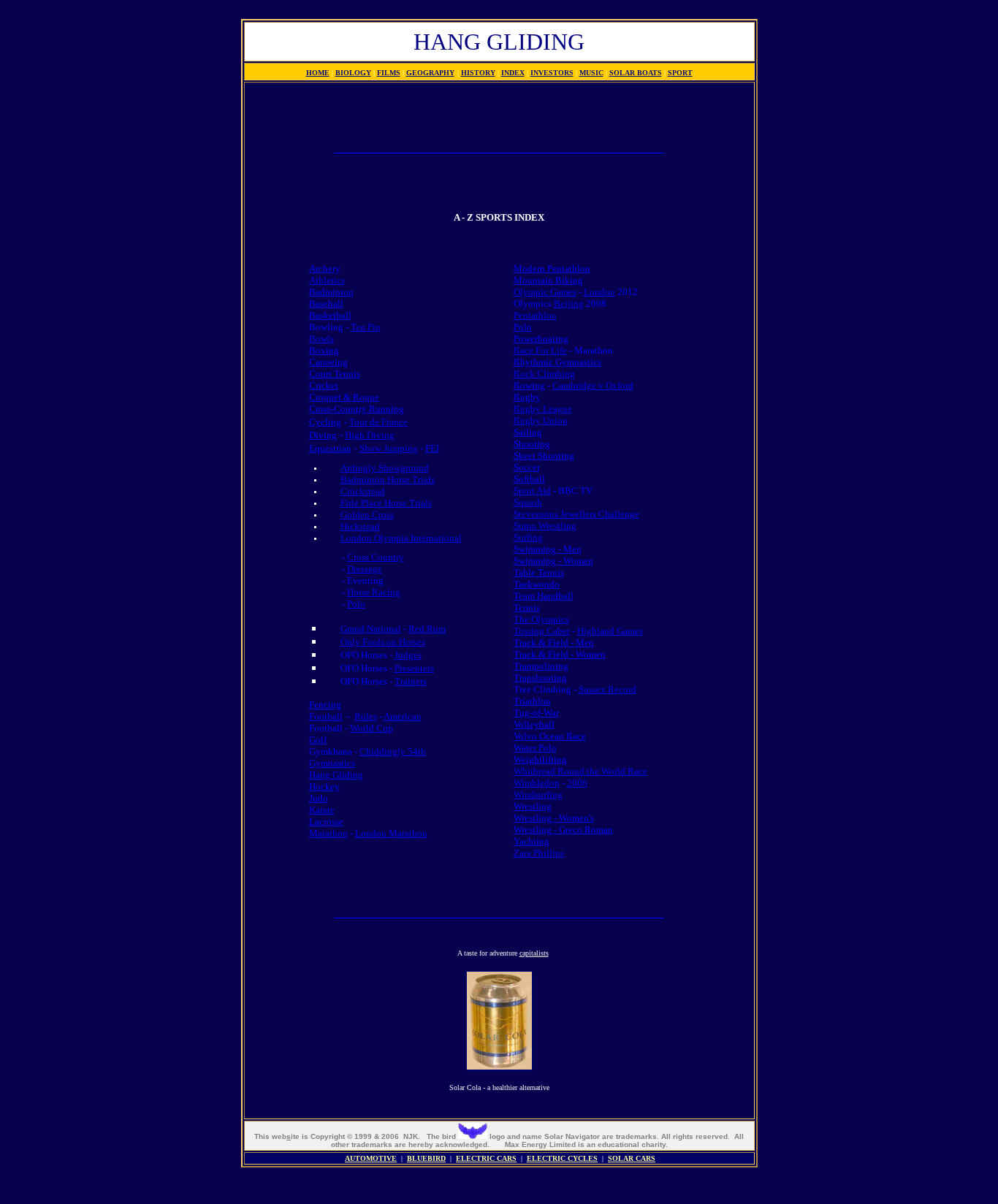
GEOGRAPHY (430, 73)
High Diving (370, 435)
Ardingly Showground (384, 467)
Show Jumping (388, 448)
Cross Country (375, 557)
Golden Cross (367, 514)
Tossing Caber (542, 630)
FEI (432, 448)
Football (326, 716)
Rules (365, 716)
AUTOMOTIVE (371, 1158)
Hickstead (360, 526)
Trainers (411, 681)
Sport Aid (532, 490)
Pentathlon (535, 315)
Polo (356, 603)
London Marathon (391, 833)
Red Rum (427, 628)
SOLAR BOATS (635, 73)
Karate (322, 809)
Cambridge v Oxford (592, 385)
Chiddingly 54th (392, 751)
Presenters (414, 668)
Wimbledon (537, 782)
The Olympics (541, 619)
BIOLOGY (353, 73)
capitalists (534, 953)
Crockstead (362, 491)
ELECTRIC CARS (486, 1158)
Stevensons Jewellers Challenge (576, 513)
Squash (528, 502)
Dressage (364, 568)
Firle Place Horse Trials (386, 503)
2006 (577, 782)
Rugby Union (541, 420)
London (599, 291)
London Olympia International (401, 538)
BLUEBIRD (426, 1158)
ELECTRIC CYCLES (562, 1158)
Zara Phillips (539, 852)
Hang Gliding (336, 774)
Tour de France (378, 421)
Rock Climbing (544, 373)
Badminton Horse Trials (387, 479)
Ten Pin (366, 326)
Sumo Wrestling (545, 525)
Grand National (370, 628)
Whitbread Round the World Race (580, 771)
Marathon (328, 833)
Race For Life (540, 350)
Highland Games (610, 630)
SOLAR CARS (631, 1158)
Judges (408, 654)
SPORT (680, 73)
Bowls (321, 338)
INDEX (513, 73)
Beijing (569, 303)
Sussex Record (607, 689)
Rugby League (543, 408)
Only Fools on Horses (382, 641)
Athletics (327, 280)
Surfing (528, 537)
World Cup (371, 728)
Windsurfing (538, 794)
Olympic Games (545, 291)
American (403, 716)
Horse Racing (373, 592)
